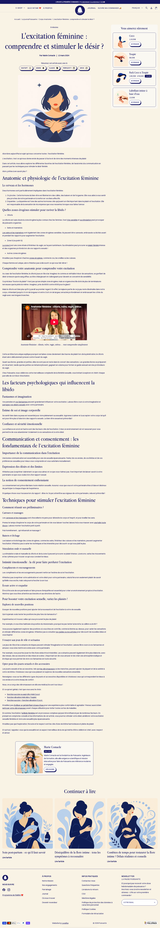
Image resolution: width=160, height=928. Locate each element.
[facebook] (3, 889)
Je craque (135, 44)
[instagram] (8, 889)
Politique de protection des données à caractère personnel (97, 903)
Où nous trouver (48, 898)
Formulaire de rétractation (93, 913)
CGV (84, 894)
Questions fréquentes (90, 885)
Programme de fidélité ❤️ (12, 895)
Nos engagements (49, 885)
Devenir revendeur (49, 902)
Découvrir (50, 769)
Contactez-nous (88, 881)
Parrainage (46, 889)
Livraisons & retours (90, 889)
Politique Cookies (89, 909)
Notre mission (47, 881)
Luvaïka (65, 923)
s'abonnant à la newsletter (92, 2)
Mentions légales (89, 898)
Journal (45, 894)
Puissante (103, 923)
